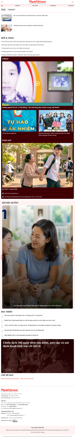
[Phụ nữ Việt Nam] (9, 390)
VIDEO (5, 59)
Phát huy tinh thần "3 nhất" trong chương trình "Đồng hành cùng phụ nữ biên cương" (54, 134)
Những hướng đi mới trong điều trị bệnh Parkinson (28, 25)
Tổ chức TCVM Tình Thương (37, 432)
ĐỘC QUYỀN (35, 5)
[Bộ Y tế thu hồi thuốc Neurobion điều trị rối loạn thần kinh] (6, 18)
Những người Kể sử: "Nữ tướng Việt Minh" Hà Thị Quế (17, 51)
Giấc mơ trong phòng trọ (11, 193)
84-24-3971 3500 (11, 404)
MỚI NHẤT (17, 5)
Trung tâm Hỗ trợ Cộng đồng (53, 430)
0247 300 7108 (18, 418)
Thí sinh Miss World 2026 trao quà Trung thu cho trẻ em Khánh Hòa (24, 330)
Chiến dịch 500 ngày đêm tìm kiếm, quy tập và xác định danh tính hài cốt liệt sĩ (36, 344)
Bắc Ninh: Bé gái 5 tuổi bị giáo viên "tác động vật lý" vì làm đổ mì (23, 315)
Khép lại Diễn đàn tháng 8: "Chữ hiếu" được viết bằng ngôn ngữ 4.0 (21, 55)
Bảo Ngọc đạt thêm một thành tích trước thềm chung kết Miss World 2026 (23, 45)
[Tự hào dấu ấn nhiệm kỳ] (19, 121)
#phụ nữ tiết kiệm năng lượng (10, 378)
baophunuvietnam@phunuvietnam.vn (13, 408)
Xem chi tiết (8, 370)
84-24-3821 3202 (23, 404)
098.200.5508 (16, 413)
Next (72, 257)
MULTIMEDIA (53, 5)
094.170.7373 (13, 406)
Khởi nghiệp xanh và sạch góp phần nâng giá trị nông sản (21, 335)
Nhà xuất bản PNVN (40, 430)
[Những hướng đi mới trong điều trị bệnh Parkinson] (6, 28)
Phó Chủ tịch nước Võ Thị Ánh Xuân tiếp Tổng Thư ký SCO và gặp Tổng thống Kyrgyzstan (27, 41)
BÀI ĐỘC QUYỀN (10, 202)
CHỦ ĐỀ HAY (7, 375)
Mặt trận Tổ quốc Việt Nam (12, 430)
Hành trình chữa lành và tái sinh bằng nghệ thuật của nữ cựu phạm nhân (37, 306)
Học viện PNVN (64, 430)
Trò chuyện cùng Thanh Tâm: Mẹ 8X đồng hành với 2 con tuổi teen (23, 197)
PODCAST (6, 140)
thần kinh (12, 9)
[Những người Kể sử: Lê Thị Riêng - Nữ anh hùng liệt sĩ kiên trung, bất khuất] (37, 83)
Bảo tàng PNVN (31, 430)
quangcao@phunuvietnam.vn (17, 415)
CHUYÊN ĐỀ (71, 5)
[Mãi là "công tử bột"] (37, 165)
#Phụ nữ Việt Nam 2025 (27, 378)
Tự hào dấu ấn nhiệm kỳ (9, 133)
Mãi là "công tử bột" (11, 189)
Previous (2, 257)
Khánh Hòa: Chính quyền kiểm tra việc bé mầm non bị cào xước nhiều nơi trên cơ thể (29, 320)
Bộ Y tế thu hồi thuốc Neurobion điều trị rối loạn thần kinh (31, 15)
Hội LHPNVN (23, 430)
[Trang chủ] (2, 5)
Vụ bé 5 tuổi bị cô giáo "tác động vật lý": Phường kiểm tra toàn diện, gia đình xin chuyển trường (32, 325)
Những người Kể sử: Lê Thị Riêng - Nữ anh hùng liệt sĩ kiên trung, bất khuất (30, 107)
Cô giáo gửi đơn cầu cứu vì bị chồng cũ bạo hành (16, 48)
